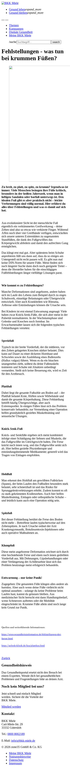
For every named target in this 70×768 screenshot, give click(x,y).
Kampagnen (16, 28)
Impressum (15, 763)
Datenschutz (16, 759)
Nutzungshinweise (20, 756)
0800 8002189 (16, 733)
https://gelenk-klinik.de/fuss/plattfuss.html (23, 645)
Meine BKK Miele (20, 35)
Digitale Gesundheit (20, 32)
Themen (14, 25)
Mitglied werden (11, 706)
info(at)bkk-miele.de (23, 740)
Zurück (5, 658)
